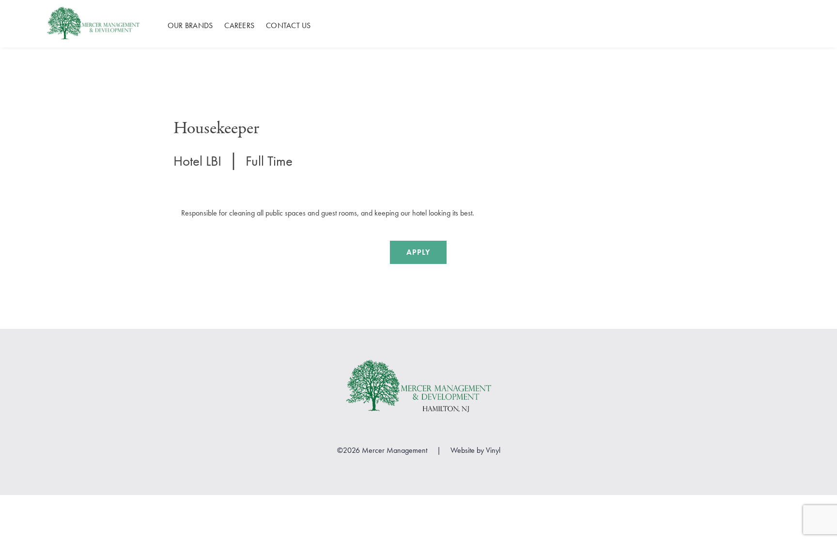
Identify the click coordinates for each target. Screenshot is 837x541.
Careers (239, 26)
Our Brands (190, 26)
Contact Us (288, 26)
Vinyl (493, 450)
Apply (418, 252)
